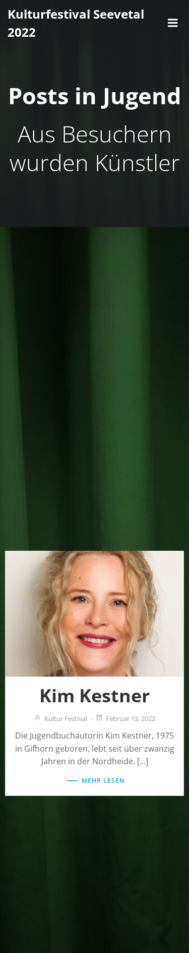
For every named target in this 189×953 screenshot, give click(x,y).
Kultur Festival (65, 718)
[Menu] (172, 23)
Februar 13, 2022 (130, 718)
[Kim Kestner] (94, 612)
